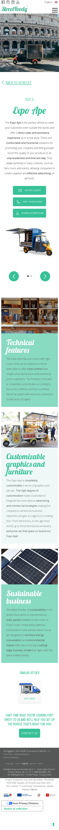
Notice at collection (16, 808)
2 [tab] (31, 276)
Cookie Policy (32, 774)
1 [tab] (28, 276)
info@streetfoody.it (21, 754)
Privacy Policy (45, 774)
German (33, 763)
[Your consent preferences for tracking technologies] (53, 824)
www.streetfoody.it (11, 757)
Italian (17, 763)
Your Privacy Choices (25, 803)
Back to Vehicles (18, 82)
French (40, 763)
